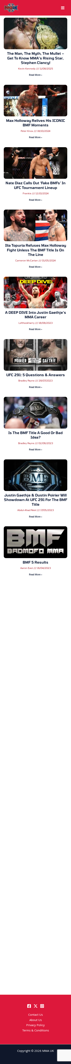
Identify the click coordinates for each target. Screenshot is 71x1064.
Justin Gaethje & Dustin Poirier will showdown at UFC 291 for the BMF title (35, 499)
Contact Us (35, 1015)
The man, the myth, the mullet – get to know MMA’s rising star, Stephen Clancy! (35, 58)
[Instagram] (42, 1006)
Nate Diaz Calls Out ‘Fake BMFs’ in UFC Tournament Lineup (35, 185)
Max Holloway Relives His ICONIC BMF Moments (35, 122)
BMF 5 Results (35, 562)
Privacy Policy (35, 1025)
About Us (35, 1020)
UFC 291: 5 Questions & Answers (35, 375)
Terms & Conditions (35, 1030)
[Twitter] (36, 1006)
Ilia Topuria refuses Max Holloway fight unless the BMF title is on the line (35, 250)
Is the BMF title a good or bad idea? (35, 435)
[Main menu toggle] (62, 8)
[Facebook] (29, 1006)
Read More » (35, 75)
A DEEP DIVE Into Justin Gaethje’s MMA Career (35, 314)
